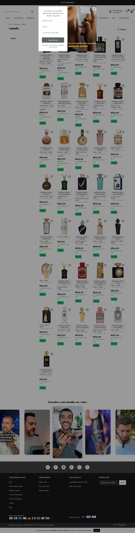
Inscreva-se (53, 40)
